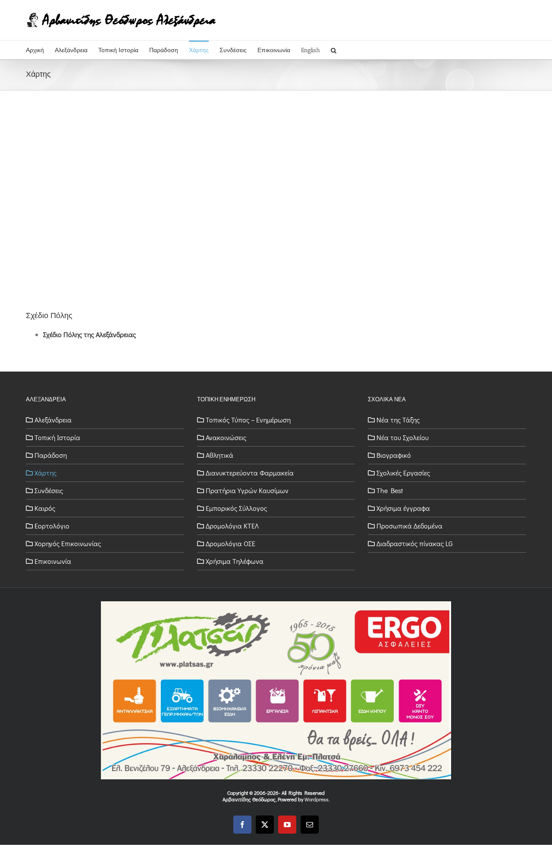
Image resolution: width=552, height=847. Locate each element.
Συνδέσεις (48, 490)
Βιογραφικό (393, 455)
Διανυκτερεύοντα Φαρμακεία (250, 473)
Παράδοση (50, 455)
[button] (333, 50)
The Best (389, 490)
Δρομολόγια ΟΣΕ (230, 543)
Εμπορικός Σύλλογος (236, 508)
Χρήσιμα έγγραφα (403, 508)
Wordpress (316, 799)
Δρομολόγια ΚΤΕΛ (232, 526)
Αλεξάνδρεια (53, 420)
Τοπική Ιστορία (57, 437)
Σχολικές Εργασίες (403, 473)
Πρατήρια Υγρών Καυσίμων (247, 490)
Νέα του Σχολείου (402, 437)
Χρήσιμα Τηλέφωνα (234, 561)
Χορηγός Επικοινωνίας (67, 543)
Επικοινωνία (52, 561)
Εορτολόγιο (51, 526)
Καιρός (44, 508)
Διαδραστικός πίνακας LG (414, 543)
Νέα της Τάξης (398, 420)
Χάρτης (45, 473)
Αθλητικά (219, 455)
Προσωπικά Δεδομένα (409, 526)
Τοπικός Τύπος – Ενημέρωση (248, 420)
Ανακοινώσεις (226, 437)
